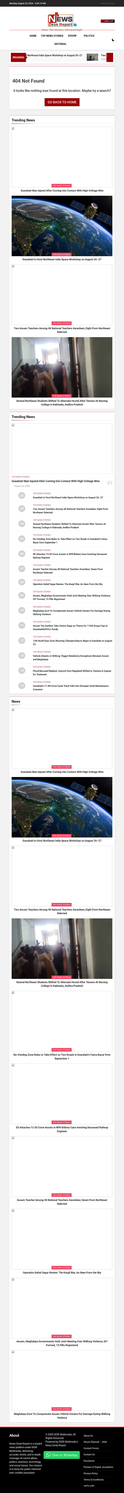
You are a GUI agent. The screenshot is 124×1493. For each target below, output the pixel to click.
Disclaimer (89, 1461)
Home (33, 35)
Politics (89, 35)
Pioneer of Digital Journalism (98, 1467)
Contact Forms (108, 3)
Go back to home (62, 102)
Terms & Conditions (94, 1479)
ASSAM (72, 35)
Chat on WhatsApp (64, 1455)
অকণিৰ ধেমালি (89, 1486)
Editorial (60, 44)
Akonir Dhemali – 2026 (95, 1442)
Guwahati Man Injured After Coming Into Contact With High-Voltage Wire (62, 190)
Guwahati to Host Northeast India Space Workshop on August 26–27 (62, 259)
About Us (88, 1435)
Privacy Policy (91, 1473)
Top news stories (52, 35)
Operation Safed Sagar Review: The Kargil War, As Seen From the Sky (68, 584)
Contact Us (89, 1454)
